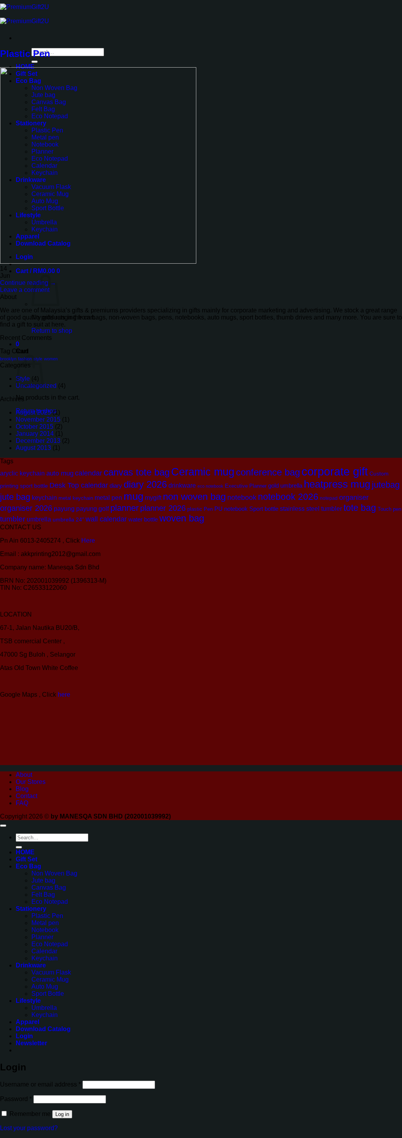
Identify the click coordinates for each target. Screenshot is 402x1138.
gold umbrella (285, 485)
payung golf (92, 508)
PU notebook (231, 509)
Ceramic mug (202, 472)
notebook (241, 497)
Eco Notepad (49, 901)
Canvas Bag (48, 887)
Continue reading (28, 282)
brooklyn (8, 358)
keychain (44, 497)
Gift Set (26, 859)
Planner (42, 937)
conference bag (268, 472)
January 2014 (35, 433)
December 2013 (38, 440)
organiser (354, 497)
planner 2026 (163, 508)
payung (64, 508)
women (51, 358)
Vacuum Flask (51, 972)
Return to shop (51, 330)
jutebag (386, 485)
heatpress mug (337, 484)
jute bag (15, 497)
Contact (26, 796)
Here (88, 540)
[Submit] (34, 62)
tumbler (12, 519)
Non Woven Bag (54, 873)
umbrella (39, 519)
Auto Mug (44, 986)
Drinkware (31, 965)
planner (124, 508)
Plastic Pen (25, 53)
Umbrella (44, 1007)
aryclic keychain (22, 473)
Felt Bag (43, 894)
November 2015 (38, 419)
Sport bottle (263, 509)
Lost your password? (29, 1128)
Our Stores (31, 781)
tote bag (360, 508)
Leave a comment (24, 289)
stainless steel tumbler (311, 508)
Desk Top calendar (78, 485)
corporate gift (335, 471)
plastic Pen (200, 509)
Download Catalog (43, 1029)
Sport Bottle (47, 993)
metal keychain (75, 498)
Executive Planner (246, 486)
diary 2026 (145, 484)
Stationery (31, 908)
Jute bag (43, 880)
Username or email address (40, 1084)
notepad (329, 498)
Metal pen (45, 923)
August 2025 (33, 412)
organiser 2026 (26, 508)
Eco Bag (28, 866)
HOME (25, 66)
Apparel (27, 1022)
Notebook (44, 930)
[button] (38, 271)
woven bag (181, 518)
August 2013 (33, 447)
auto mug (59, 473)
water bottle (143, 519)
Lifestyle (28, 1000)
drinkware (182, 485)
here (65, 694)
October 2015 (34, 426)
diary (116, 486)
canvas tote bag (137, 472)
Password (16, 1099)
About (24, 774)
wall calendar (106, 519)
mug (133, 496)
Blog (22, 789)
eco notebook (210, 486)
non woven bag (194, 497)
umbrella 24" (68, 519)
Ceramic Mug (50, 979)
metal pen (108, 497)
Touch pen (389, 509)
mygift (153, 497)
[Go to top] (3, 825)
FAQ (22, 803)
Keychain (44, 958)
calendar (88, 473)
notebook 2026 (288, 497)
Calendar (44, 951)
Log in (62, 1114)
